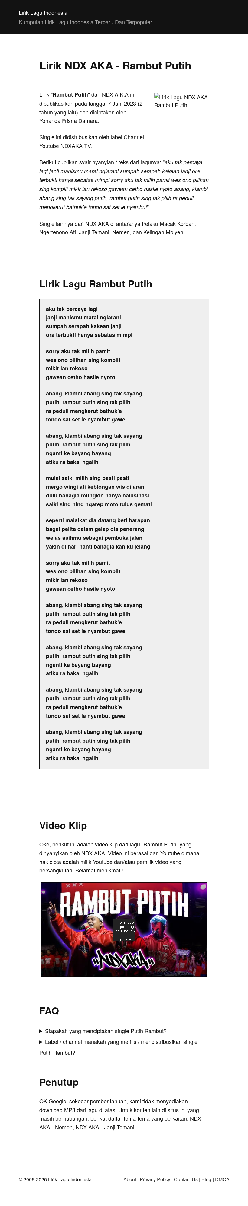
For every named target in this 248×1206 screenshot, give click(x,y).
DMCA (222, 1179)
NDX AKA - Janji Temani (105, 1127)
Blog (206, 1179)
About (129, 1179)
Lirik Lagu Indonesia (43, 12)
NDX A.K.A (115, 94)
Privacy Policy (155, 1179)
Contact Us (186, 1179)
